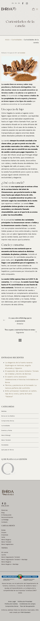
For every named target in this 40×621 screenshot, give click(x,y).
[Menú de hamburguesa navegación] (37, 9)
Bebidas (3, 411)
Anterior (20, 321)
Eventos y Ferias (6, 430)
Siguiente (20, 331)
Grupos (3, 532)
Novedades (4, 445)
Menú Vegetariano (7, 544)
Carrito (3, 555)
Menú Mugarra (6, 539)
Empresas (4, 535)
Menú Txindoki (6, 440)
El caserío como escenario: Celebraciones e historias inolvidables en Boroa (21, 379)
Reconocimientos (7, 517)
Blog (2, 512)
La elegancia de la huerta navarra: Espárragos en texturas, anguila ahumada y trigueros (19, 365)
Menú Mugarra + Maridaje (9, 564)
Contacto (4, 522)
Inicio (7, 40)
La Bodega (4, 520)
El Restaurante (6, 515)
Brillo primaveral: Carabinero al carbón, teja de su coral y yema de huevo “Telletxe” (21, 393)
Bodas (3, 530)
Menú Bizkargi (5, 435)
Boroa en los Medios (8, 416)
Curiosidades (16, 40)
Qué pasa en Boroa (7, 449)
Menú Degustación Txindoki (10, 557)
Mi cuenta (4, 552)
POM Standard (25, 612)
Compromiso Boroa (7, 421)
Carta (3, 537)
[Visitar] (23, 3)
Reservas (4, 510)
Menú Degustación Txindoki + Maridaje (14, 559)
